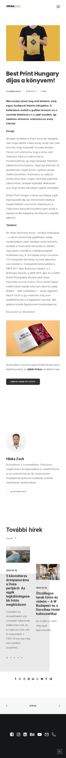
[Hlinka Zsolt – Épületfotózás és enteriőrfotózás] (13, 7)
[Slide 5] (22, 658)
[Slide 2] (11, 658)
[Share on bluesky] (42, 679)
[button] (58, 6)
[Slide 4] (18, 658)
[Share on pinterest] (29, 679)
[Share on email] (51, 679)
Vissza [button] (9, 538)
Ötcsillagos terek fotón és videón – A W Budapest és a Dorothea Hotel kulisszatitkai (48, 603)
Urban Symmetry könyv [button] (23, 382)
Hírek (33, 705)
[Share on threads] (24, 679)
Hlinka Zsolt (15, 91)
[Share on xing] (46, 679)
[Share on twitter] (20, 679)
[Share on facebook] (15, 679)
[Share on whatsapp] (37, 679)
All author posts (18, 492)
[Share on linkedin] (33, 679)
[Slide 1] (7, 658)
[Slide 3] (14, 658)
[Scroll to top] (59, 751)
